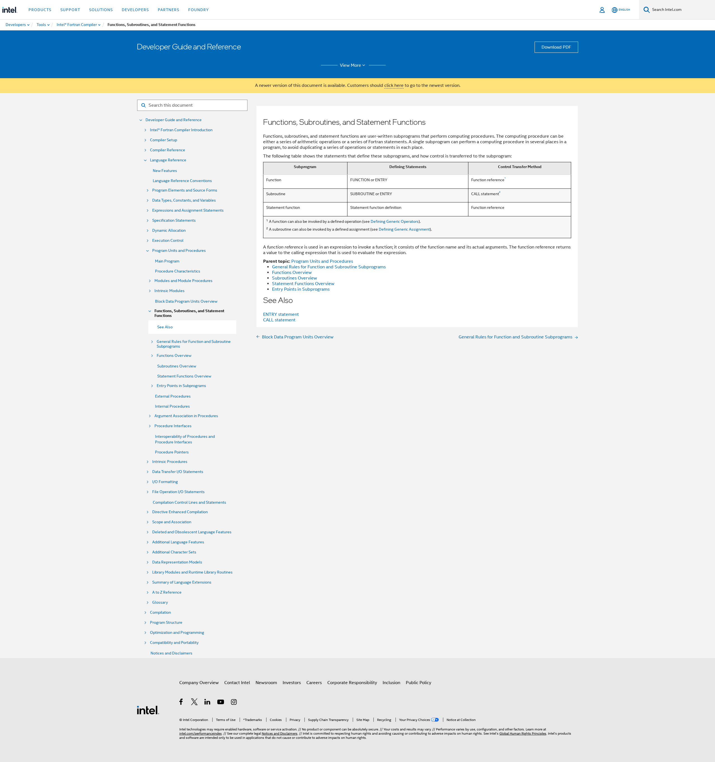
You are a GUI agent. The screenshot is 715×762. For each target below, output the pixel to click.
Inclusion (391, 682)
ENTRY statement (281, 314)
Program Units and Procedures (179, 250)
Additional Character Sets (174, 552)
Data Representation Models (177, 562)
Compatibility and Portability (174, 642)
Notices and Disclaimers (171, 653)
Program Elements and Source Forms (184, 190)
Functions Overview (174, 355)
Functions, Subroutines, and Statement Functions (189, 313)
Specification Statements (174, 220)
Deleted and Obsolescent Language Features (192, 532)
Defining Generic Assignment (404, 229)
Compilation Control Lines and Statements (189, 502)
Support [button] (70, 9)
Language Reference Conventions (182, 180)
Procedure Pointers (172, 452)
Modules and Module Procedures (183, 280)
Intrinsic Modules (169, 290)
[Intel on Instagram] (234, 703)
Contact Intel (237, 682)
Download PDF (556, 47)
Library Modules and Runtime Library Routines (192, 572)
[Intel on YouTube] (221, 703)
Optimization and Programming (177, 632)
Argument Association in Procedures (186, 416)
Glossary (160, 602)
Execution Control (167, 240)
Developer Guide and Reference (174, 120)
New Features (165, 170)
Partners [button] (168, 9)
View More (350, 65)
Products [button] (39, 9)
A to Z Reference (167, 592)
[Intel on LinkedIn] (207, 703)
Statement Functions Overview (184, 376)
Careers (314, 682)
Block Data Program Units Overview (186, 301)
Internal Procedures (172, 406)
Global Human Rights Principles (522, 733)
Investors (292, 682)
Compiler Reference (167, 150)
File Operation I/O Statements (178, 491)
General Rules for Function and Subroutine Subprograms (194, 344)
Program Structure (166, 622)
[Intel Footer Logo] (148, 710)
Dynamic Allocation (169, 230)
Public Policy (418, 682)
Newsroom (266, 682)
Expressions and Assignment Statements (188, 210)
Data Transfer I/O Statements (177, 471)
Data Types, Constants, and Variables (184, 200)
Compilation (160, 612)
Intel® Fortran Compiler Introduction (181, 130)
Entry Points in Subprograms (181, 385)
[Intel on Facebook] (181, 703)
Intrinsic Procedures (169, 461)
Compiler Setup (163, 140)
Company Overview (199, 682)
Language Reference (168, 160)
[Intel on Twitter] (194, 703)
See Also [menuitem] (165, 326)
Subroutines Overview (176, 366)
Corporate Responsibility (352, 682)
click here (394, 85)
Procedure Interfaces (173, 426)
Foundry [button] (198, 9)
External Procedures (173, 396)
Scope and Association (171, 522)
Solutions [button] (101, 9)
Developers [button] (135, 9)
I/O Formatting (165, 481)
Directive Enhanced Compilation (180, 512)
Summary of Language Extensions (181, 582)
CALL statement (279, 320)
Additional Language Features (178, 542)
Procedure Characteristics (177, 271)
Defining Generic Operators (395, 221)
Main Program (167, 261)
